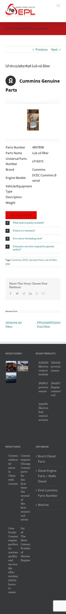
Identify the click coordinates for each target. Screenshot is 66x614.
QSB (8, 264)
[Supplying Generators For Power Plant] (22, 366)
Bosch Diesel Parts (47, 459)
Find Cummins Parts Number (48, 493)
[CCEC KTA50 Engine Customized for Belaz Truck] (11, 366)
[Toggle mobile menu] (58, 6)
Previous (42, 50)
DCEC (25, 259)
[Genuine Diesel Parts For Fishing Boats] (11, 378)
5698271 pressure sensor (44, 387)
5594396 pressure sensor (56, 366)
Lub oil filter (51, 259)
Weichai (43, 505)
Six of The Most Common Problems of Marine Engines (27, 544)
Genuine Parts (36, 259)
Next (54, 50)
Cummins (16, 259)
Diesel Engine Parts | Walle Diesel (47, 476)
